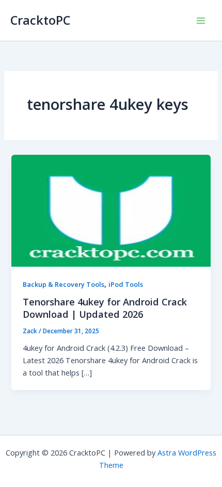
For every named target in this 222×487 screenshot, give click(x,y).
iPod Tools (125, 284)
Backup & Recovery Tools (63, 284)
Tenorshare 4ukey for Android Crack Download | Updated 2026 (105, 308)
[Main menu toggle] (201, 20)
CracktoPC (40, 20)
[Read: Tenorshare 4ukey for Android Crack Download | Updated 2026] (110, 209)
